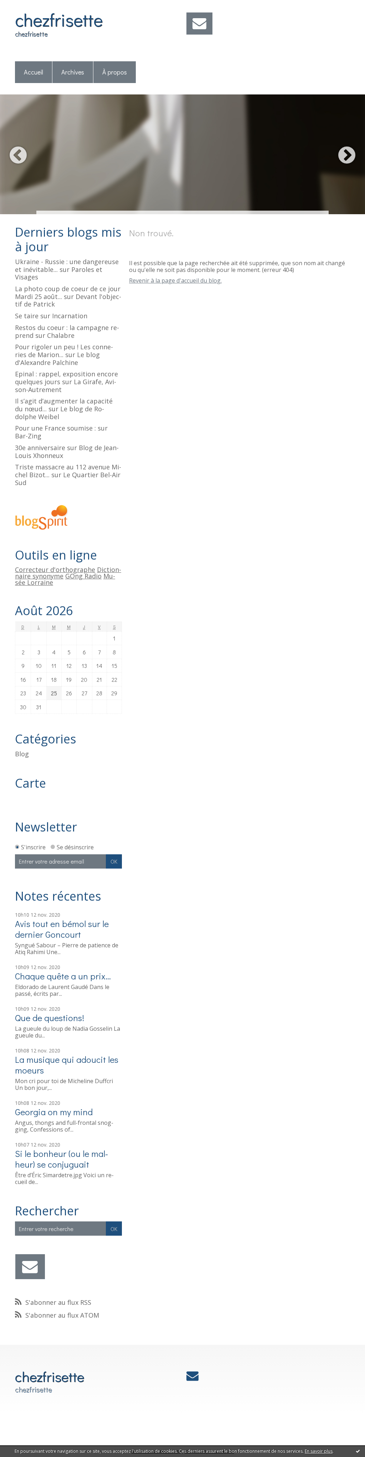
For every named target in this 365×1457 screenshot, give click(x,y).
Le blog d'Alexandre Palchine (57, 358)
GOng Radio (83, 576)
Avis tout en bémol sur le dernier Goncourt (62, 929)
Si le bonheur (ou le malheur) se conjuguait (61, 1159)
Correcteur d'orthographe (55, 569)
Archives (72, 72)
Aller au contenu (25, 6)
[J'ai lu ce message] (358, 1451)
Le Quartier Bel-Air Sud (67, 478)
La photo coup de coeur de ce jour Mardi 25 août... (67, 292)
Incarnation (69, 316)
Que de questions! (49, 1018)
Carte (30, 783)
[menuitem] (33, 72)
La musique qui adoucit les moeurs (66, 1065)
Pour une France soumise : (55, 428)
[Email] (199, 23)
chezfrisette (59, 19)
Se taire (26, 316)
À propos (114, 72)
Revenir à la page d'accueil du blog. (175, 280)
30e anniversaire (40, 447)
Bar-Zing (28, 436)
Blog (22, 754)
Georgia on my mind (54, 1112)
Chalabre (60, 335)
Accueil (33, 72)
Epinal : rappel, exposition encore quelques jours (66, 378)
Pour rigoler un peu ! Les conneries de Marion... (64, 351)
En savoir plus (319, 1451)
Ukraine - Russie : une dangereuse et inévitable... (67, 265)
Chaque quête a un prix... (63, 976)
